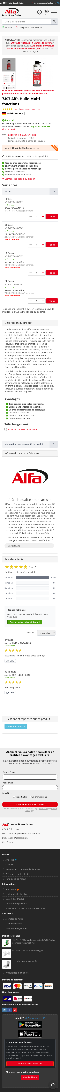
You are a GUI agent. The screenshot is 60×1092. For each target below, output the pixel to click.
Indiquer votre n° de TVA (30, 1063)
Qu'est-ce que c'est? (35, 1018)
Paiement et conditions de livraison (23, 869)
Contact (9, 864)
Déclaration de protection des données (21, 833)
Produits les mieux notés (18, 972)
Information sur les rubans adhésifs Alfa (25, 908)
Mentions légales (14, 923)
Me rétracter (8, 842)
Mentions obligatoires (16, 928)
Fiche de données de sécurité (22, 429)
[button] (30, 191)
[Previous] (9, 85)
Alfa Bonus (11, 889)
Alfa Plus (10, 859)
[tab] (30, 191)
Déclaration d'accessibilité (15, 837)
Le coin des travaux (15, 898)
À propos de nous (14, 918)
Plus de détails (9, 129)
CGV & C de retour (11, 829)
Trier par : (31, 632)
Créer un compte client (17, 874)
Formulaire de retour (16, 878)
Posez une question (15, 726)
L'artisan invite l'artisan (17, 894)
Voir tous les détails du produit (20, 178)
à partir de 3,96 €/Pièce (22, 134)
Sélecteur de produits (16, 903)
